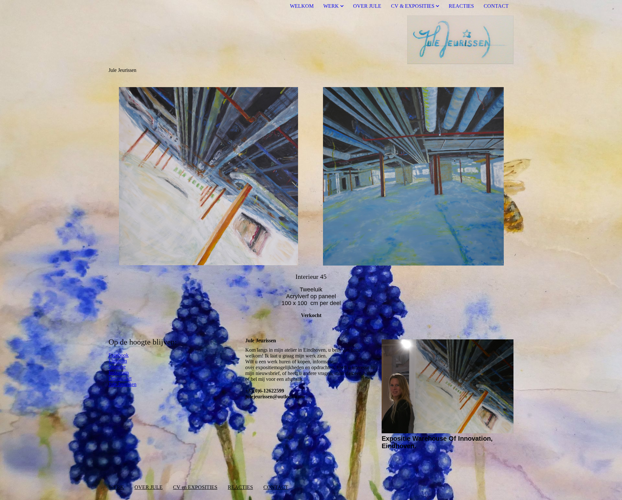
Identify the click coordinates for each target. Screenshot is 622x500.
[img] (311, 40)
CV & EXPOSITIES (412, 6)
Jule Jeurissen (122, 384)
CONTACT (496, 6)
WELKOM (302, 6)
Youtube (117, 366)
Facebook (119, 355)
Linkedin (118, 361)
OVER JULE (367, 6)
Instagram (119, 372)
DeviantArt (120, 378)
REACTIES (461, 6)
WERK (331, 6)
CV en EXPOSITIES (195, 487)
